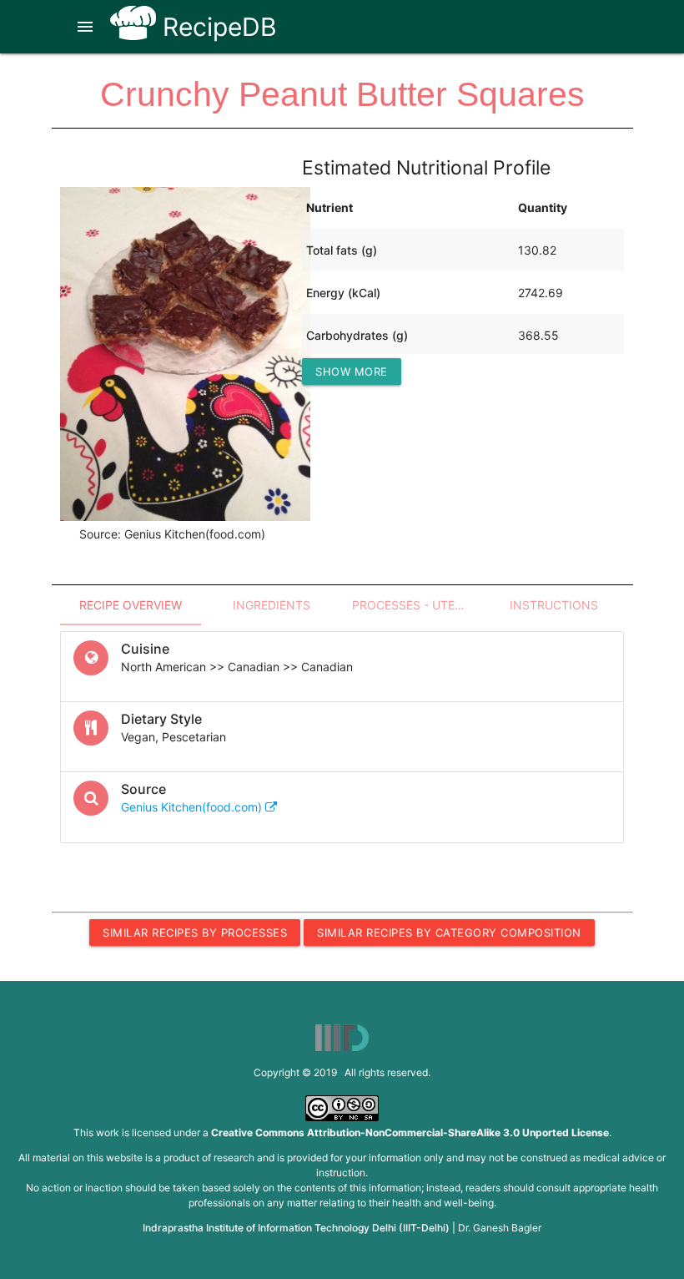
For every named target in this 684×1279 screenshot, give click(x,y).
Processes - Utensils (417, 605)
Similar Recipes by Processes (195, 932)
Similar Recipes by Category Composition (449, 932)
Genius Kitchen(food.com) (193, 807)
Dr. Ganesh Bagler (499, 1227)
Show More (351, 371)
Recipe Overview (130, 605)
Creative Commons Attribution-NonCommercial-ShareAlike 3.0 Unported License (410, 1132)
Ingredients (271, 605)
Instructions (554, 605)
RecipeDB (216, 27)
